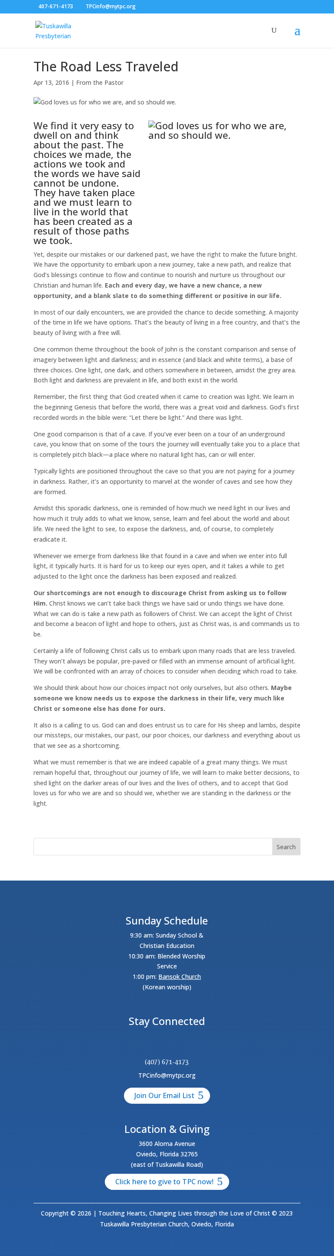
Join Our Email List (164, 1095)
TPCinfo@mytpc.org (167, 1075)
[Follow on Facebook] (135, 1044)
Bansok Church (179, 976)
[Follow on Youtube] (198, 1044)
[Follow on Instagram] (177, 1044)
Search (286, 847)
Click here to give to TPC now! (164, 1181)
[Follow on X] (156, 1044)
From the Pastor (100, 82)
